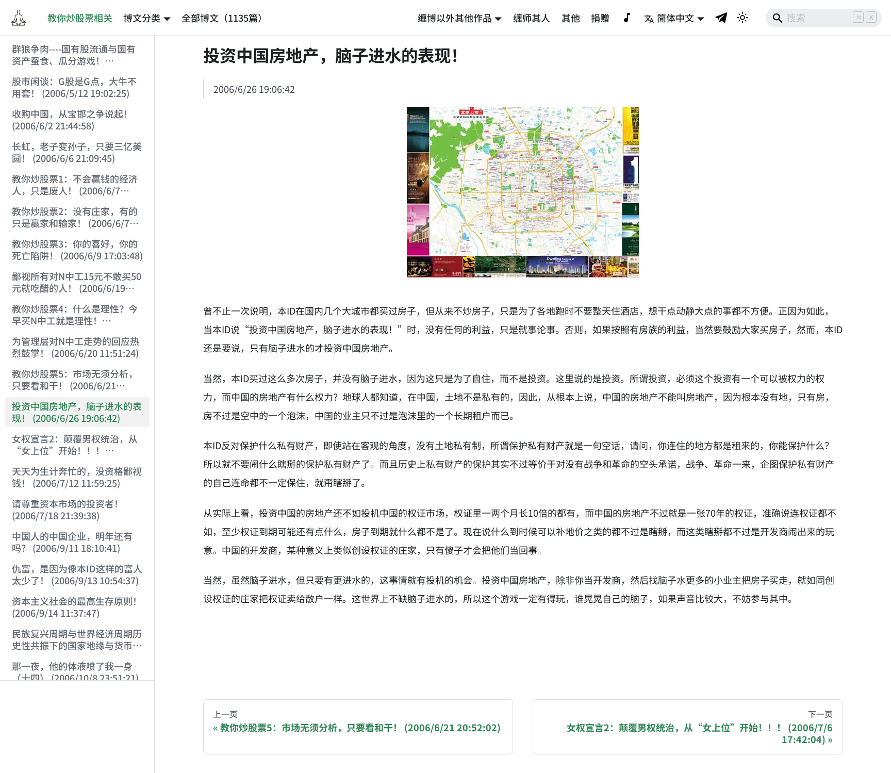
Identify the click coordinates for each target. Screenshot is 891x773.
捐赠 (600, 17)
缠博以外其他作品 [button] (455, 17)
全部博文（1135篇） (224, 17)
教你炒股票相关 (79, 17)
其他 (571, 17)
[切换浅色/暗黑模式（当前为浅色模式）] (742, 17)
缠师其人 (531, 17)
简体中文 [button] (675, 17)
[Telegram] (722, 17)
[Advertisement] (77, 727)
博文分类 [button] (141, 17)
